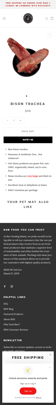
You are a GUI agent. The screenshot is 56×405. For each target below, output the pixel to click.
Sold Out (28, 131)
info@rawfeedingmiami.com (18, 280)
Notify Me (28, 139)
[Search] (46, 18)
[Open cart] (52, 18)
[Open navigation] (4, 18)
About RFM (9, 319)
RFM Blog (8, 309)
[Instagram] (12, 286)
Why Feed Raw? (12, 324)
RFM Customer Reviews (16, 329)
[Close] (50, 355)
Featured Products (13, 314)
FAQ (6, 303)
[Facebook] (5, 286)
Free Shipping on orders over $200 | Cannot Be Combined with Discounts (28, 4)
